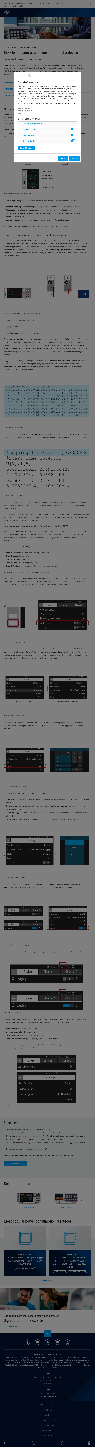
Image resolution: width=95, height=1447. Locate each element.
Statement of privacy (25, 111)
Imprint (21, 113)
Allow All (62, 158)
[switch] (73, 129)
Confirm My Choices (26, 148)
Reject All (74, 158)
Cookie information (25, 108)
